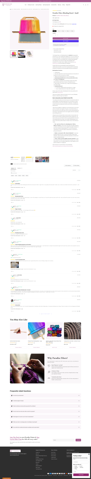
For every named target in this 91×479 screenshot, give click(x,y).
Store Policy (53, 452)
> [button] (51, 313)
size (16, 175)
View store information (57, 51)
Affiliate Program (39, 465)
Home (12, 9)
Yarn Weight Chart (39, 460)
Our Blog (37, 457)
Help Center (38, 467)
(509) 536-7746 (16, 455)
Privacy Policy (53, 455)
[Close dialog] (89, 454)
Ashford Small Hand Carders (15, 341)
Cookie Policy (53, 457)
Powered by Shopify (44, 475)
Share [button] (13, 189)
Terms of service (60, 475)
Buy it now (65, 41)
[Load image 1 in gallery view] (14, 54)
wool (23, 175)
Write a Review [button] (76, 165)
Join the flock (81, 474)
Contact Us (38, 452)
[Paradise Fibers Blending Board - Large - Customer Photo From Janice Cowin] (44, 158)
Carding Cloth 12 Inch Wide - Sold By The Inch (72, 341)
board (12, 175)
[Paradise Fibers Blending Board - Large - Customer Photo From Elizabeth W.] (47, 161)
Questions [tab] (19, 168)
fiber (27, 175)
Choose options (18, 347)
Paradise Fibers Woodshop (45, 9)
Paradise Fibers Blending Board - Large (17, 187)
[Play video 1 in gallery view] (21, 54)
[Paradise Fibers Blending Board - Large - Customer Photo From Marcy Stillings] (44, 161)
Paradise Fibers (39, 475)
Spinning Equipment (16, 9)
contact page (23, 453)
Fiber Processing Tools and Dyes (26, 9)
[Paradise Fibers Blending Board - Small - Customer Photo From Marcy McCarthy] (37, 158)
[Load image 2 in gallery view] (29, 54)
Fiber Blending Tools (36, 9)
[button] (25, 5)
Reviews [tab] (12, 168)
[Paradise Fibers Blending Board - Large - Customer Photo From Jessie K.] (40, 161)
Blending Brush (60, 92)
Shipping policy (66, 475)
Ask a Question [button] (68, 165)
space (20, 175)
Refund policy (50, 475)
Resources (37, 462)
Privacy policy (55, 475)
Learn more (74, 23)
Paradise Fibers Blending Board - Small (17, 223)
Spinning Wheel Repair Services (41, 455)
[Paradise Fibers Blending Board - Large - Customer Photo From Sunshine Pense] (40, 158)
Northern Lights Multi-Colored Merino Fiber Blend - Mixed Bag (53, 342)
